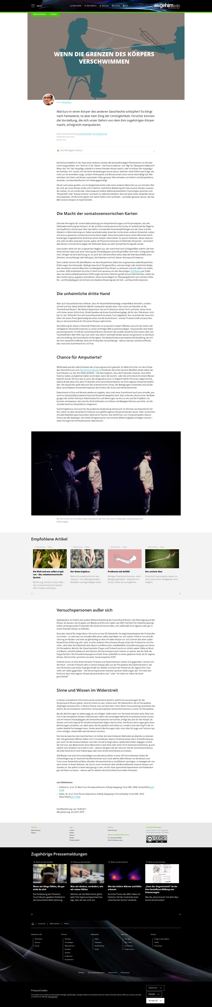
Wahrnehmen (39, 14)
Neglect (97, 248)
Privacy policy (52, 997)
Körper (72, 838)
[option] (106, 478)
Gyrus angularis (75, 277)
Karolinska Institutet (89, 370)
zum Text (75, 797)
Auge (136, 728)
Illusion (72, 835)
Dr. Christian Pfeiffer (84, 134)
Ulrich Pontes (66, 102)
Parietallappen (72, 280)
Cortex (125, 226)
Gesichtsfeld (70, 395)
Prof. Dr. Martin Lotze (99, 134)
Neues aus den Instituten (44, 862)
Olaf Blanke (135, 271)
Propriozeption (75, 840)
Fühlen (54, 14)
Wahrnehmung (93, 223)
